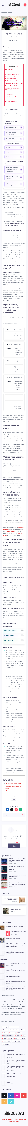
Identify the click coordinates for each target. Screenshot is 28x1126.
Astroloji (5, 1027)
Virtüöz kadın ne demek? (11, 80)
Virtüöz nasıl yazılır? (11, 96)
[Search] (25, 4)
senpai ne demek (10, 531)
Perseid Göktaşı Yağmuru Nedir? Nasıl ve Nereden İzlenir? (17, 876)
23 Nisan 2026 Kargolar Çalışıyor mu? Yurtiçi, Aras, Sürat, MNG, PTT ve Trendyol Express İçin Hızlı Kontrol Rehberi (16, 945)
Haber (19, 1032)
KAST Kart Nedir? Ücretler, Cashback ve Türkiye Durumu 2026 (16, 1061)
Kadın (17, 1035)
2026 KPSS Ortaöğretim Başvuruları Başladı (15, 981)
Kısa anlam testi (9, 69)
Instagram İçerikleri (8, 1035)
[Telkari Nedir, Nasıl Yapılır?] (14, 910)
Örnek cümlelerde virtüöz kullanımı (13, 85)
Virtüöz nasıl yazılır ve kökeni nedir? (14, 83)
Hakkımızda (12, 1121)
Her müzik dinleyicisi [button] (11, 138)
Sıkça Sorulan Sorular (10, 92)
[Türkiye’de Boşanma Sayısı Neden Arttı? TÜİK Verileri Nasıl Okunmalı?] (4, 885)
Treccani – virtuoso (11, 790)
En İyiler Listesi (14, 1029)
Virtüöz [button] (8, 147)
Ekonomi (5, 1029)
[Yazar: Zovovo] (11, 829)
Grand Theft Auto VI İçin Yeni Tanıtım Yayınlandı (16, 963)
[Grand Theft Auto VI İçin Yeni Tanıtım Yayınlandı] (2, 965)
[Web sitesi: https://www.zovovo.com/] (17, 842)
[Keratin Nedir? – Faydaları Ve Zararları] (2, 927)
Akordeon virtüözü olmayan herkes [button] (11, 133)
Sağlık (10, 1038)
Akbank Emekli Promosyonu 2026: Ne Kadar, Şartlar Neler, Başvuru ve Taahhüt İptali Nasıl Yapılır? (16, 1075)
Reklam (3, 1119)
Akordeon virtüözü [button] (11, 127)
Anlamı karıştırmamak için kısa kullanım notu (12, 89)
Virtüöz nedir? (10, 94)
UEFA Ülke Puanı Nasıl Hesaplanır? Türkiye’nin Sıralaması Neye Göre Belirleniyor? (17, 868)
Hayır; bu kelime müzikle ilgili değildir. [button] (11, 184)
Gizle (17, 66)
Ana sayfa (4, 12)
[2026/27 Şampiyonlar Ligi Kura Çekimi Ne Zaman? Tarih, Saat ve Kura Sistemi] (4, 861)
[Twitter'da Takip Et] (11, 842)
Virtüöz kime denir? (10, 72)
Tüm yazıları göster (14, 845)
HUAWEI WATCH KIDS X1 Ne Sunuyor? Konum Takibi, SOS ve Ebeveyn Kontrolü (16, 976)
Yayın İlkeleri (22, 1119)
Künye (16, 1119)
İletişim (17, 1121)
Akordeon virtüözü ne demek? (12, 74)
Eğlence (5, 1032)
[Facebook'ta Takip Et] (14, 842)
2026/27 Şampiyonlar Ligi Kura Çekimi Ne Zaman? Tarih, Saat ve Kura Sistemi (17, 860)
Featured (12, 1032)
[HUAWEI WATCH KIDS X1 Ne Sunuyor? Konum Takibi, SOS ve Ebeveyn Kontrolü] (2, 977)
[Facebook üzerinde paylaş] (7, 809)
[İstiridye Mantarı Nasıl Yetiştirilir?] (2, 939)
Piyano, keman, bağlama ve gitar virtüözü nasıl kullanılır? (13, 77)
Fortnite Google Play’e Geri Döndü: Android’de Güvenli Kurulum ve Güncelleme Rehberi (16, 952)
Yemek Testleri (6, 1041)
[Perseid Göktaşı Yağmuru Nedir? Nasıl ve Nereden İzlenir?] (4, 877)
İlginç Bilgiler (6, 1044)
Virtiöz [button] (7, 157)
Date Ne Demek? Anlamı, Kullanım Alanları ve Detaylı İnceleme (18, 932)
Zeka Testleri (17, 1041)
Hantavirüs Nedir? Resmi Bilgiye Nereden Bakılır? (16, 1081)
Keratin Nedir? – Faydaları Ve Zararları (14, 926)
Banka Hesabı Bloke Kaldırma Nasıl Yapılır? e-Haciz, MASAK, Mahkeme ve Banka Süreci (16, 987)
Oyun (4, 1038)
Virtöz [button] (7, 152)
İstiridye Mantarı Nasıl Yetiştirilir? (13, 938)
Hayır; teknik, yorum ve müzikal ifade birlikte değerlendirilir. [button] (12, 169)
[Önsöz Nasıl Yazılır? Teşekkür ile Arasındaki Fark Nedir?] (14, 900)
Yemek (23, 1038)
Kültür (10, 12)
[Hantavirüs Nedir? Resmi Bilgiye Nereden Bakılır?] (3, 1082)
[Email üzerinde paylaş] (16, 809)
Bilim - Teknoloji (14, 1027)
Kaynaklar (7, 103)
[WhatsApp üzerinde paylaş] (20, 809)
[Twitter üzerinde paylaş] (11, 809)
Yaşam (17, 1038)
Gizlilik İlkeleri (10, 1119)
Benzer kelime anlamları (11, 101)
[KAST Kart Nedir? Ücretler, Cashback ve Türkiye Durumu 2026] (3, 1062)
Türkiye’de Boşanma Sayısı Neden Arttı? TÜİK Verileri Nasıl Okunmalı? (17, 883)
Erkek (22, 1029)
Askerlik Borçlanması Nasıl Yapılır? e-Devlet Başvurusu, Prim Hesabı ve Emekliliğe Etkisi (15, 970)
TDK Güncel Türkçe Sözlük (13, 783)
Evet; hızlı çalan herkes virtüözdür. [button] (12, 177)
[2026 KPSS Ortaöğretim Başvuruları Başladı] (2, 982)
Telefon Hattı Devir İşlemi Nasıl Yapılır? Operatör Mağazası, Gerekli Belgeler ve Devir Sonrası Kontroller (15, 1068)
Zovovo (17, 829)
